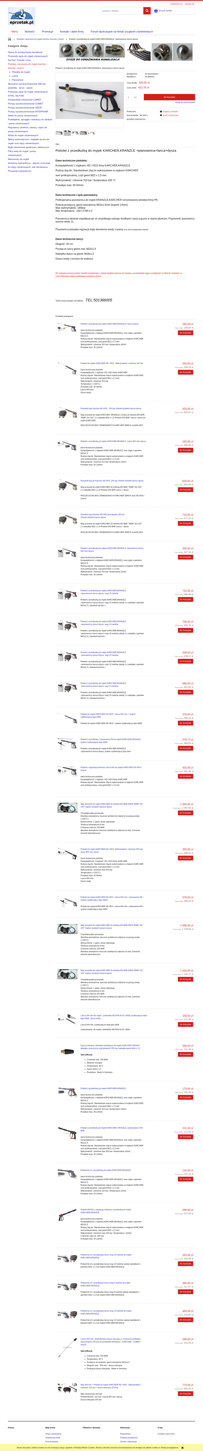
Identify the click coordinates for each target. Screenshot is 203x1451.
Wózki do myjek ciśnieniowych (23, 135)
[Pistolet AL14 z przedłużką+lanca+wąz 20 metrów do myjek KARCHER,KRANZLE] (67, 1258)
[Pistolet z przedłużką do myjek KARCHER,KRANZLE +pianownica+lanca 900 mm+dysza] (67, 552)
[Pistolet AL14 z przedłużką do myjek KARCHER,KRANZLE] (67, 1174)
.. (137, 111)
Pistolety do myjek (21, 72)
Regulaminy (125, 1434)
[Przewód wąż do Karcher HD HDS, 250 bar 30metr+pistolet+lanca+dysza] (67, 485)
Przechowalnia (51, 1442)
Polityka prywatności (129, 1438)
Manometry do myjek (18, 159)
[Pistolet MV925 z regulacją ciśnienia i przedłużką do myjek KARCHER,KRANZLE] (67, 1215)
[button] (168, 111)
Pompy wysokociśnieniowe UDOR (25, 107)
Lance (15, 76)
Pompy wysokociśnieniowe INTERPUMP (28, 111)
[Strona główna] (21, 16)
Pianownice (17, 80)
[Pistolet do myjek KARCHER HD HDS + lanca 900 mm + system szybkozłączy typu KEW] (67, 718)
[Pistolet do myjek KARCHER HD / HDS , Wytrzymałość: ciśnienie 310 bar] (67, 368)
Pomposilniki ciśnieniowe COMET (24, 99)
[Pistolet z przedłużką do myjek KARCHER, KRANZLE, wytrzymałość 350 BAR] (67, 1133)
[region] (125, 51)
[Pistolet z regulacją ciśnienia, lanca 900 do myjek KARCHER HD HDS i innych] (67, 771)
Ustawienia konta (52, 1438)
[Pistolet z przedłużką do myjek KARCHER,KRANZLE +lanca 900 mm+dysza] (67, 445)
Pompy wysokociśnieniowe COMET (25, 103)
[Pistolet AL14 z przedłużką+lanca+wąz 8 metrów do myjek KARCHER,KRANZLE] (67, 1286)
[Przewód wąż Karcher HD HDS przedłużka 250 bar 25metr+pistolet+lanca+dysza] (67, 518)
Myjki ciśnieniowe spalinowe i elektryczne (28, 147)
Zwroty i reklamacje (128, 1442)
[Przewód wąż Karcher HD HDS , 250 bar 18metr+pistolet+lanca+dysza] (67, 412)
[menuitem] (14, 31)
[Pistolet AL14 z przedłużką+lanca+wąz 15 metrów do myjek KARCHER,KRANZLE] (67, 1314)
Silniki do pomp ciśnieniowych (23, 115)
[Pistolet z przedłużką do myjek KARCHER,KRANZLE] (67, 1092)
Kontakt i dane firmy (166, 1434)
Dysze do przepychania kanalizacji (25, 52)
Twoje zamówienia (53, 1434)
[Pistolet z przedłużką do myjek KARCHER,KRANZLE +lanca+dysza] (67, 327)
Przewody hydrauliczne (19, 171)
